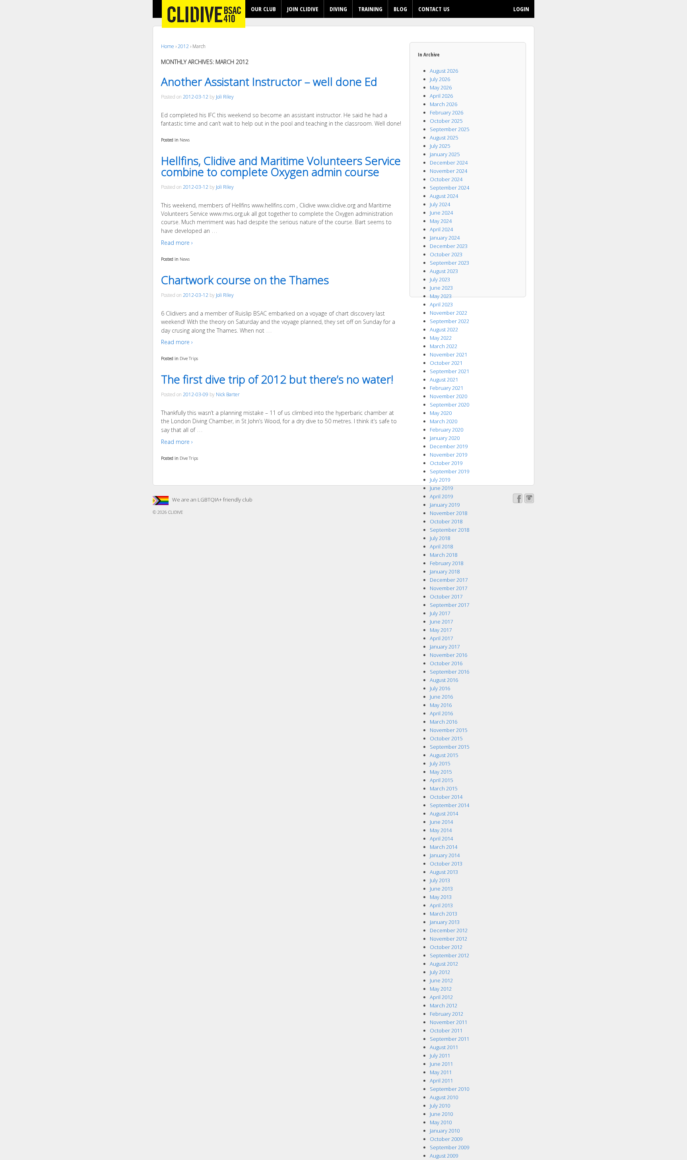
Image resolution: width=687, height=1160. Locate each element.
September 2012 (449, 955)
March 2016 (443, 721)
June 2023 (441, 287)
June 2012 (441, 980)
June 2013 (441, 888)
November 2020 (448, 396)
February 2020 (446, 429)
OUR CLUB (263, 9)
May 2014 (441, 830)
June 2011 (441, 1063)
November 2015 (448, 730)
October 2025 (446, 120)
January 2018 (445, 571)
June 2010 (441, 1113)
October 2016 (446, 663)
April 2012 (441, 997)
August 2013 (444, 871)
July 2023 (440, 279)
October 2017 (446, 596)
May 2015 (441, 771)
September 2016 (449, 671)
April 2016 (441, 713)
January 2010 (445, 1130)
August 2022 (444, 329)
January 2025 (445, 154)
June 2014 (441, 821)
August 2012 (444, 963)
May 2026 (441, 87)
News (185, 140)
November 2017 (448, 588)
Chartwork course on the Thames (245, 279)
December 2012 (449, 930)
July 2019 (440, 479)
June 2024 (441, 212)
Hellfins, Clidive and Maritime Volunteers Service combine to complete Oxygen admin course (281, 166)
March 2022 (443, 346)
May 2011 (441, 1072)
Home (167, 46)
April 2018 (441, 546)
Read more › (177, 242)
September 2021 (449, 371)
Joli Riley (225, 96)
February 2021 (446, 387)
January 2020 (445, 438)
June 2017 (441, 621)
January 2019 (445, 504)
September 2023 (449, 262)
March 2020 (443, 421)
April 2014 (441, 838)
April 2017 (441, 638)
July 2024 (440, 204)
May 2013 (441, 897)
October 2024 (446, 179)
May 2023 (441, 296)
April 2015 (441, 780)
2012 (183, 46)
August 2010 (444, 1097)
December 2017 (449, 579)
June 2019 (441, 488)
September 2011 (449, 1038)
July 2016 (440, 688)
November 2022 (448, 312)
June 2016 (441, 696)
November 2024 (448, 170)
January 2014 (445, 855)
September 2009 (449, 1147)
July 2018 (440, 538)
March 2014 (443, 846)
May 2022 (441, 337)
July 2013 (440, 880)
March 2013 (443, 913)
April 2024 (441, 229)
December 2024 (449, 162)
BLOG (400, 9)
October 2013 (446, 863)
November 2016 (448, 654)
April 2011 (441, 1080)
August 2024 (444, 195)
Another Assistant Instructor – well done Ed (269, 81)
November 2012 (448, 938)
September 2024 (449, 187)
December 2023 (449, 246)
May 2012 (441, 988)
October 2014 (446, 796)
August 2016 (444, 680)
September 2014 (449, 805)
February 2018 (446, 563)
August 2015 (444, 755)
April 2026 (441, 95)
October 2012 (446, 947)
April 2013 (441, 905)
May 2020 (441, 412)
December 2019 (449, 446)
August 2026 (444, 70)
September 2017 (449, 604)
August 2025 (444, 137)
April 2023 (441, 304)
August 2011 (444, 1047)
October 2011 (446, 1030)
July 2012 (440, 972)
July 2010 (440, 1105)
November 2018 (448, 513)
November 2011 (448, 1022)
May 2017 (441, 629)
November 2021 (448, 354)
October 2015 (446, 738)
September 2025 (449, 129)
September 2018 (449, 529)
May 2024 (441, 221)
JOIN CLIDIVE (302, 9)
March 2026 (443, 104)
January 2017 (445, 646)
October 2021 (446, 362)
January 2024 (445, 237)
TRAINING (370, 9)
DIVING (338, 9)
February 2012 (446, 1013)
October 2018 (446, 521)
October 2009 (446, 1139)
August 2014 (444, 813)
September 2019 (449, 471)
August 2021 (444, 379)
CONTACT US (434, 9)
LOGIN (521, 9)
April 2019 (441, 496)
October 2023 (446, 254)
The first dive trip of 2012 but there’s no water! (277, 379)
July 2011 (440, 1055)
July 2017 (440, 613)
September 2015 (449, 746)
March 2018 (443, 554)
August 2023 (444, 271)
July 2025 (440, 145)
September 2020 (449, 404)
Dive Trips (189, 358)
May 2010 (441, 1122)
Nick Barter (228, 394)
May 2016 (441, 705)
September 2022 (449, 321)
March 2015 (443, 788)
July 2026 (440, 79)
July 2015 (440, 763)
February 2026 (446, 112)
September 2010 (449, 1088)
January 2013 (445, 922)
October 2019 (446, 463)
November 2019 (448, 454)
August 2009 (444, 1155)
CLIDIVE (175, 512)
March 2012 (443, 1005)
